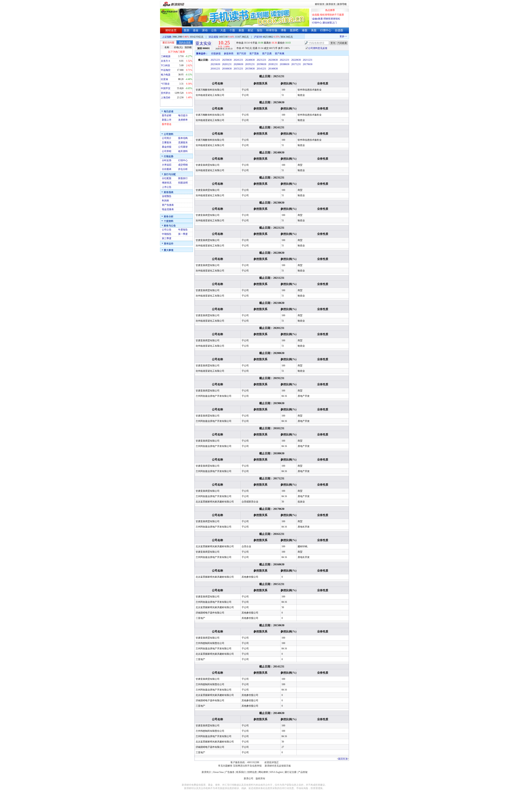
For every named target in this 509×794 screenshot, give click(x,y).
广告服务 (230, 772)
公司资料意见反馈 (317, 48)
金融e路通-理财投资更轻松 (326, 18)
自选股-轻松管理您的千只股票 (328, 14)
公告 (214, 30)
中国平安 (165, 88)
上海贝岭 (165, 97)
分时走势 (166, 160)
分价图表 (166, 169)
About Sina (218, 772)
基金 (195, 30)
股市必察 (166, 115)
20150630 (250, 68)
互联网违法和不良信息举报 (247, 765)
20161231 (215, 68)
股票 (186, 30)
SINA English (276, 772)
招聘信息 (252, 772)
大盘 (223, 30)
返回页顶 (343, 758)
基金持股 (166, 146)
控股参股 (216, 53)
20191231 (250, 64)
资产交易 (267, 53)
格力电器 (165, 74)
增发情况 (166, 182)
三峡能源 (165, 56)
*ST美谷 (165, 83)
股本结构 (183, 138)
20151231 (238, 68)
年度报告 (183, 229)
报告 (259, 30)
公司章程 (166, 151)
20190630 (261, 64)
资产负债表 (168, 205)
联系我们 (241, 772)
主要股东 (166, 142)
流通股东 (183, 142)
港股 (304, 30)
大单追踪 (166, 164)
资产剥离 (279, 53)
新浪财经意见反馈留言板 (278, 765)
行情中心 (325, 30)
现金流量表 (168, 209)
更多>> (337, 36)
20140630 (273, 68)
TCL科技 (165, 65)
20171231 (296, 64)
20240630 (250, 60)
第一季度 (183, 234)
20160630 (227, 68)
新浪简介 (206, 772)
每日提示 (183, 115)
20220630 (296, 60)
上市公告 (166, 187)
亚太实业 (203, 43)
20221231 (284, 60)
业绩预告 (166, 196)
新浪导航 (342, 4)
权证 (250, 30)
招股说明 (183, 182)
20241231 (238, 60)
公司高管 (183, 146)
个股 (232, 30)
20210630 (215, 64)
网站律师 (263, 772)
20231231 (261, 60)
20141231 (261, 68)
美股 (314, 30)
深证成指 (213, 36)
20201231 (227, 64)
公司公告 (166, 229)
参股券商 (228, 53)
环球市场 (271, 30)
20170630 (307, 64)
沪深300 (258, 36)
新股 (241, 30)
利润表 (165, 200)
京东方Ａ (165, 61)
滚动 (205, 30)
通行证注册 (290, 772)
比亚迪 (164, 79)
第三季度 (166, 238)
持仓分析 (183, 169)
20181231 (273, 64)
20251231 (215, 60)
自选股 (339, 30)
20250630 (227, 60)
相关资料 (183, 151)
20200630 (238, 64)
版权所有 (260, 778)
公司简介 (166, 138)
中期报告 (166, 234)
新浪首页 (331, 4)
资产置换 (254, 53)
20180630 (284, 64)
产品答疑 (303, 772)
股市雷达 (166, 124)
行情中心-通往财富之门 (324, 22)
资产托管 (241, 53)
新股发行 (183, 178)
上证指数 (167, 36)
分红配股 (166, 178)
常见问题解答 (225, 765)
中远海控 (165, 70)
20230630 (273, 60)
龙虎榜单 (183, 119)
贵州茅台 (165, 93)
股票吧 (294, 30)
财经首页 (319, 4)
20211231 (307, 60)
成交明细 (183, 164)
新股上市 (166, 119)
